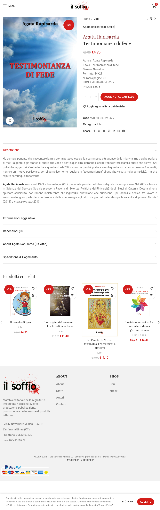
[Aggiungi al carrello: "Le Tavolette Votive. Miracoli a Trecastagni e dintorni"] (112, 295)
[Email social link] (104, 130)
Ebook (142, 335)
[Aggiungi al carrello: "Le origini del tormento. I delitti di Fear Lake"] (72, 295)
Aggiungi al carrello (119, 96)
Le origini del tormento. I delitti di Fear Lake (60, 324)
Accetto (145, 501)
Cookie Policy (87, 460)
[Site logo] (80, 5)
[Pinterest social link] (109, 130)
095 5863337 (24, 434)
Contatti (61, 404)
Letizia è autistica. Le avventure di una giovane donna (139, 326)
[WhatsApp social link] (118, 130)
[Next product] (155, 19)
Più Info (127, 501)
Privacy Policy (72, 460)
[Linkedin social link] (114, 130)
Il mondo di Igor (20, 322)
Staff (59, 390)
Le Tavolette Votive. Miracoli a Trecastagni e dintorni (100, 343)
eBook (113, 390)
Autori (60, 397)
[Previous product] (147, 19)
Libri (96, 18)
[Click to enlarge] (10, 121)
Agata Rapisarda (101, 36)
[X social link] (98, 130)
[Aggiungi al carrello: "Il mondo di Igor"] (33, 295)
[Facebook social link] (94, 130)
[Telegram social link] (123, 130)
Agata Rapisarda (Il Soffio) (99, 26)
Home (86, 18)
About (60, 384)
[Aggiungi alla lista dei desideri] (33, 288)
